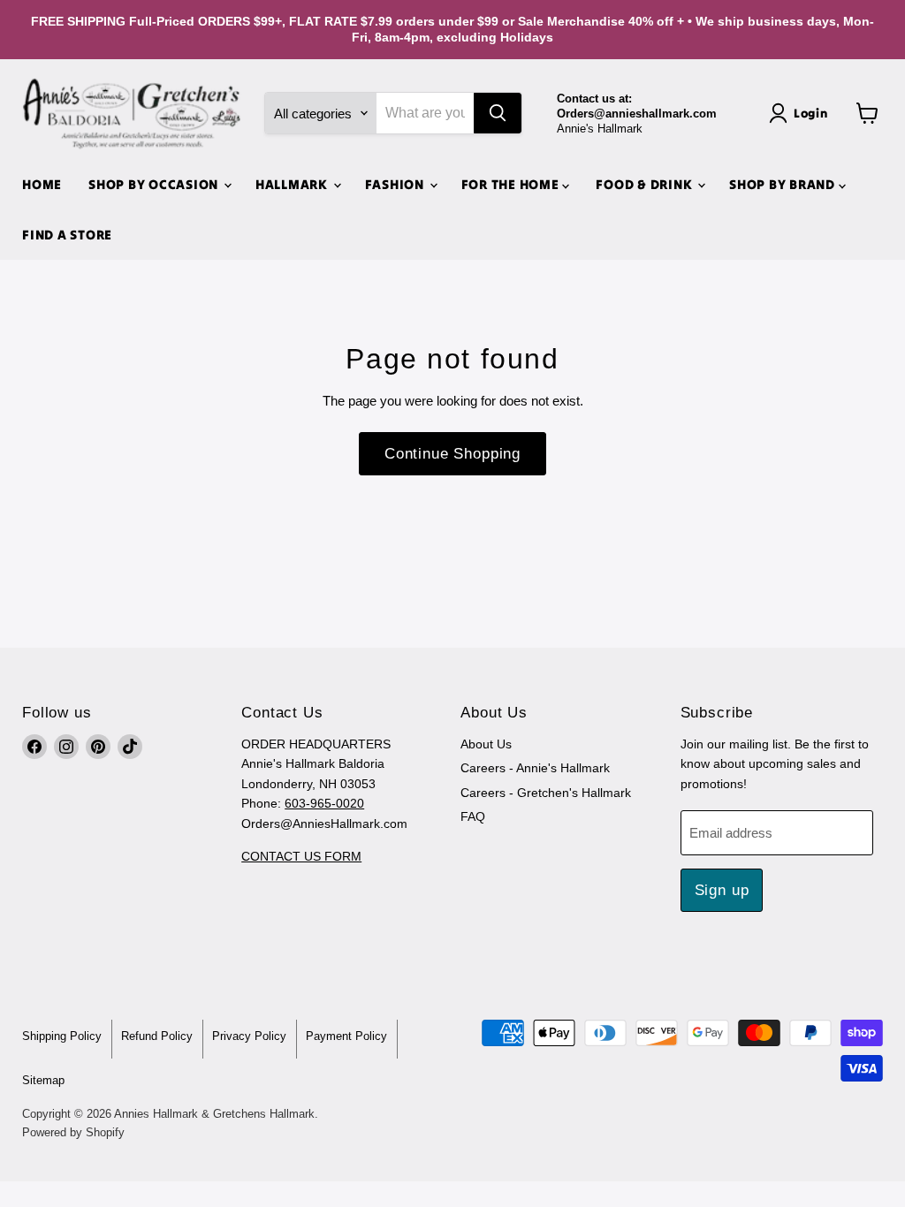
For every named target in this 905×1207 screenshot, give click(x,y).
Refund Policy (157, 1036)
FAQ (472, 816)
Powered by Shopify (73, 1132)
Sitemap (43, 1080)
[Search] (497, 113)
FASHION (396, 184)
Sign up (722, 890)
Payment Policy (346, 1036)
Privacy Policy (249, 1036)
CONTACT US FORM (301, 856)
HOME (42, 184)
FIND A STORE (67, 234)
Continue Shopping (452, 453)
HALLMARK (293, 184)
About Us (486, 744)
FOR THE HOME (512, 184)
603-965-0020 (324, 803)
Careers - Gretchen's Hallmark (545, 793)
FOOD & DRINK (646, 184)
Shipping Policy (62, 1036)
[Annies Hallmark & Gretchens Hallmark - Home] (132, 114)
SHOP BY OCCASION (155, 184)
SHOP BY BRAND (784, 184)
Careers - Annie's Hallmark (535, 768)
